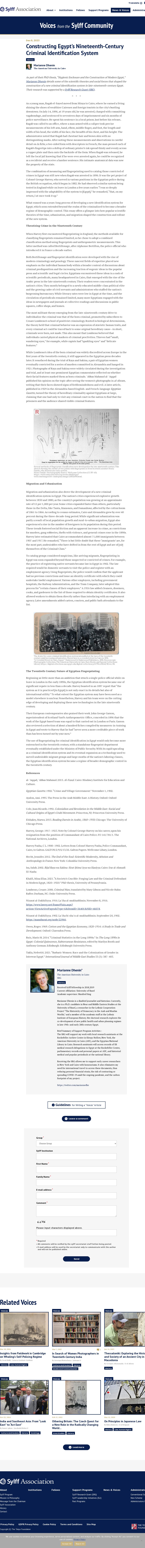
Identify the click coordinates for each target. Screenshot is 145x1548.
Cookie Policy (49, 1524)
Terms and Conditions (71, 1524)
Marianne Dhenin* (70, 970)
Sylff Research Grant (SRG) (84, 1494)
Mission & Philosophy (9, 1498)
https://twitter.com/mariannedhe (73, 1085)
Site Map (91, 1524)
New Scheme (136, 1498)
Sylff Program (6, 1494)
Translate (134, 3)
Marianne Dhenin (36, 81)
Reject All (80, 1544)
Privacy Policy (7, 1524)
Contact (3, 1511)
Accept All (67, 1544)
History (3, 1508)
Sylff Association (8, 1504)
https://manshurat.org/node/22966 (46, 919)
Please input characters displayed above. (59, 1227)
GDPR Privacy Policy (28, 1524)
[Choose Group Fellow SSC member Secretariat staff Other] (76, 1143)
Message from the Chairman (12, 1501)
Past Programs (78, 1501)
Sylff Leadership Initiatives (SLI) (86, 1498)
